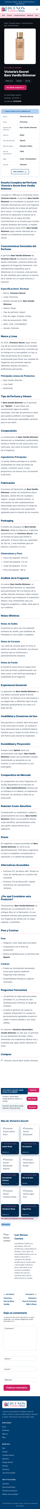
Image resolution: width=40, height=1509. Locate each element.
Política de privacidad (10, 1494)
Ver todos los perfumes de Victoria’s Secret (17, 1218)
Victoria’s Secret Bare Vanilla (9, 1299)
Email (8, 1369)
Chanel (9, 15)
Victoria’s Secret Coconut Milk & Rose (29, 1299)
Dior (3, 15)
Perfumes (5, 1430)
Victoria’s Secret (13, 68)
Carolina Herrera (19, 15)
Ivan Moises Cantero (14, 95)
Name (8, 1359)
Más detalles (18, 171)
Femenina (6, 1224)
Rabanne (30, 15)
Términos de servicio (9, 1491)
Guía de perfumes (8, 1487)
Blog (3, 1437)
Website (8, 1380)
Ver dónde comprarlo (15, 87)
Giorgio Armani (7, 1462)
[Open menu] (37, 9)
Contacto (5, 1484)
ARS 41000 (32, 1099)
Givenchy (5, 1469)
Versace (5, 1466)
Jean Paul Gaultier (8, 1473)
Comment (10, 1328)
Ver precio (32, 1107)
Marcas (5, 1434)
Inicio (4, 1427)
